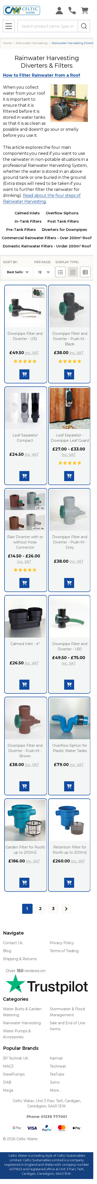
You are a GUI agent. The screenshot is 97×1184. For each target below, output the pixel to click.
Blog (7, 951)
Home (7, 43)
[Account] (59, 10)
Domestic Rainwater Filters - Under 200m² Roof (47, 246)
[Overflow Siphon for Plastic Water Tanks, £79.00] (69, 718)
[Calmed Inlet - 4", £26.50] (25, 617)
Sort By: (10, 262)
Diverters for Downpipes (64, 229)
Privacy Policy (62, 943)
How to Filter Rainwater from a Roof (41, 75)
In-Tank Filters (28, 221)
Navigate (13, 933)
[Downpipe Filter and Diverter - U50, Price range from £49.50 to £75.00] (69, 617)
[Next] (66, 909)
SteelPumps (14, 1074)
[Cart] (84, 10)
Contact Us (12, 943)
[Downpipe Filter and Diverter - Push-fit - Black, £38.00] (69, 306)
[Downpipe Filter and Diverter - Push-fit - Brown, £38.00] (25, 718)
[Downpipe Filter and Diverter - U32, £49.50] (25, 306)
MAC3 (8, 1066)
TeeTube (57, 1074)
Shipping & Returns (20, 959)
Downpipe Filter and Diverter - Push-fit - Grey (69, 542)
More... (55, 1090)
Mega (8, 1090)
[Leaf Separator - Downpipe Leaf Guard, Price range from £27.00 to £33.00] (69, 408)
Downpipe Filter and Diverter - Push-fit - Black (69, 338)
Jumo (55, 1082)
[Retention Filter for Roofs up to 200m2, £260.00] (69, 820)
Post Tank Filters (63, 221)
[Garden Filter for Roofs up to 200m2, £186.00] (25, 820)
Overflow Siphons (62, 213)
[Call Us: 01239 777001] (72, 10)
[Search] (84, 26)
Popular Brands (21, 1048)
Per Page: (42, 262)
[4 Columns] (73, 272)
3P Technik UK (15, 1058)
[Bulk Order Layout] (85, 272)
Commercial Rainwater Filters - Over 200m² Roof (47, 238)
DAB (7, 1082)
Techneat (58, 1066)
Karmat (56, 1058)
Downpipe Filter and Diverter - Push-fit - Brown (25, 750)
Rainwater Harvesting (22, 1023)
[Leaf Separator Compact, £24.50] (25, 408)
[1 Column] (60, 272)
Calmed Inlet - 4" (25, 644)
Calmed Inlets (27, 213)
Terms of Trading (64, 951)
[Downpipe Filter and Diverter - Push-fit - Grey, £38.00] (69, 510)
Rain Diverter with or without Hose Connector (25, 542)
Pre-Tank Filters (21, 229)
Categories (15, 999)
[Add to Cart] (69, 374)
